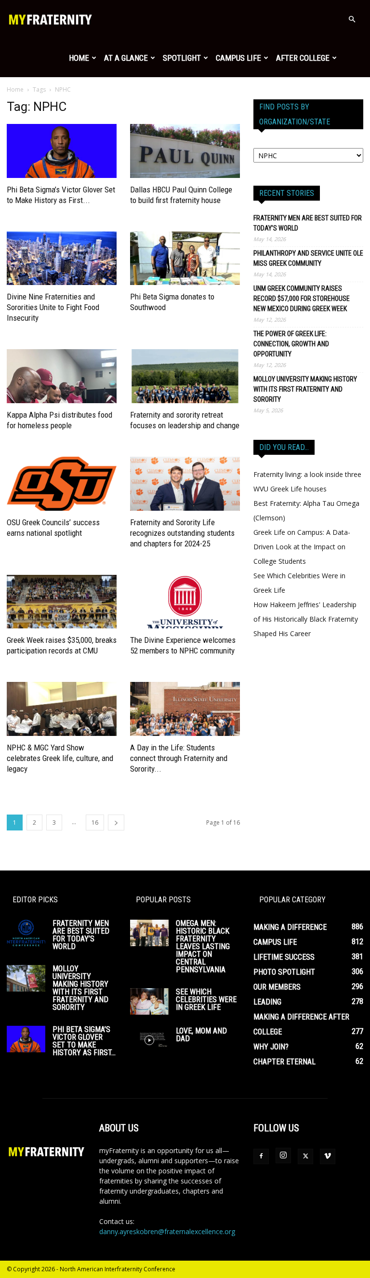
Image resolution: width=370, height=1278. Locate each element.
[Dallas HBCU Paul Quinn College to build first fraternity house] (185, 151)
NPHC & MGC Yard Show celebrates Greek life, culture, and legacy (60, 758)
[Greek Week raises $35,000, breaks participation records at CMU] (62, 602)
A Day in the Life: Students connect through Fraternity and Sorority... (178, 758)
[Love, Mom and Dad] (149, 1040)
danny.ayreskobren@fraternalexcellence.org (167, 1231)
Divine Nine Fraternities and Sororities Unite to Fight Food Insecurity (53, 307)
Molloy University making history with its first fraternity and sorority (305, 389)
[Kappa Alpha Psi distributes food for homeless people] (62, 376)
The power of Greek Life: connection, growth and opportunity (291, 344)
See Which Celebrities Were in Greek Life (206, 999)
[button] (351, 19)
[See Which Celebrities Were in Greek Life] (149, 1001)
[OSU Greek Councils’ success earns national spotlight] (62, 484)
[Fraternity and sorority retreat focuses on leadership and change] (185, 376)
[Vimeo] (327, 1156)
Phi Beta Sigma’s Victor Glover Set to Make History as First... (84, 1041)
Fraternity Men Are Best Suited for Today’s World (307, 223)
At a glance (126, 58)
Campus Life (238, 58)
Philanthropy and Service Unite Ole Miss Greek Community (308, 258)
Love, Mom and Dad (201, 1034)
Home (79, 58)
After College (303, 58)
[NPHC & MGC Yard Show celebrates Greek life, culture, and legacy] (62, 709)
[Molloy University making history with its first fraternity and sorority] (26, 978)
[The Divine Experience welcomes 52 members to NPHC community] (185, 602)
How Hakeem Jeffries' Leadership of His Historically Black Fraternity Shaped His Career (305, 619)
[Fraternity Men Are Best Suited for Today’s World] (26, 933)
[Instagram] (283, 1155)
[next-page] (116, 822)
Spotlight (182, 58)
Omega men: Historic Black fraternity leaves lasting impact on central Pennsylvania (203, 946)
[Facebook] (261, 1156)
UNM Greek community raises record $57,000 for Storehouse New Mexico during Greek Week (301, 299)
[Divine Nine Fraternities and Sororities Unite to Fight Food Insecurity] (62, 258)
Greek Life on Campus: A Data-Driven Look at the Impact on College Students (301, 547)
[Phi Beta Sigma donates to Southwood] (185, 258)
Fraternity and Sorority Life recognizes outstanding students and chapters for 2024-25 (182, 532)
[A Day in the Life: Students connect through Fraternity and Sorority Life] (185, 709)
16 (95, 822)
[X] (305, 1156)
